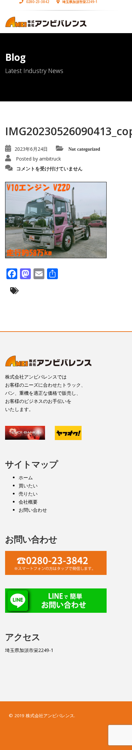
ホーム (26, 477)
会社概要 (28, 502)
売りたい (28, 493)
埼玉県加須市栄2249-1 (29, 650)
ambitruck (50, 158)
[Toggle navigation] (117, 22)
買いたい (28, 485)
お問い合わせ (33, 510)
